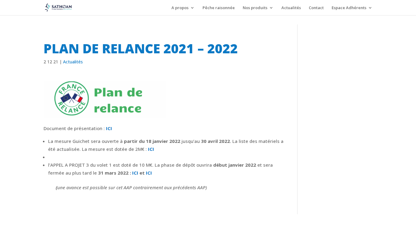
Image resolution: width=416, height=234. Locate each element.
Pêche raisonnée (219, 7)
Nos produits (255, 7)
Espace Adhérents (349, 7)
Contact (316, 7)
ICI (109, 128)
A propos (180, 7)
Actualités (291, 7)
